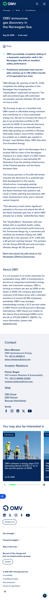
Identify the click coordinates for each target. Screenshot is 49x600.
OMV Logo (7, 3)
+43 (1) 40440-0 (17, 356)
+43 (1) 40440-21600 (19, 378)
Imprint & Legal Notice (11, 586)
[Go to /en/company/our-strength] (5, 591)
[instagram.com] (11, 411)
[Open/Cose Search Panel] (37, 4)
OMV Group (11, 394)
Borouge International (15, 400)
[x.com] (23, 411)
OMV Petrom (11, 397)
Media (18, 10)
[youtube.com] (30, 411)
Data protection (9, 582)
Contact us (9, 522)
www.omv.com (10, 323)
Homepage (6, 10)
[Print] (7, 46)
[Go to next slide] (43, 484)
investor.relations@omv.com (19, 381)
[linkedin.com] (17, 411)
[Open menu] (44, 3)
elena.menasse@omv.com (18, 359)
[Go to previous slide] (5, 484)
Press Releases (30, 10)
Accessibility (7, 575)
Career (8, 561)
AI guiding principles (10, 579)
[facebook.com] (6, 411)
